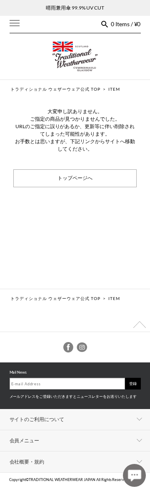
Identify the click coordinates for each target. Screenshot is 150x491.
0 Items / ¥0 (126, 23)
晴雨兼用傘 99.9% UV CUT (75, 8)
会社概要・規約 (27, 462)
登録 (133, 383)
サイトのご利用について (37, 419)
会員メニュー (25, 440)
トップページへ (75, 178)
